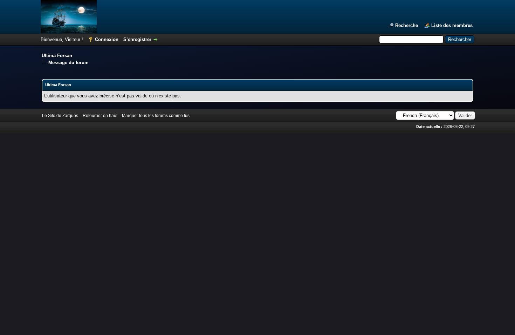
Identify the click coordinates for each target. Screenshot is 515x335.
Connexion (106, 39)
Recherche (406, 25)
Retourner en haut (100, 115)
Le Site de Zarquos (60, 115)
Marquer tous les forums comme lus (156, 115)
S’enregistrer (137, 39)
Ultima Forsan (57, 55)
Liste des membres (452, 25)
